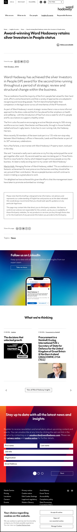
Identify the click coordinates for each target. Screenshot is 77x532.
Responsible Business (64, 15)
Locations (7, 496)
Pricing (6, 493)
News (22, 29)
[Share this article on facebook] (26, 228)
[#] (6, 2)
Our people (34, 15)
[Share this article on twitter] (20, 228)
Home (5, 29)
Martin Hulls (9, 167)
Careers (7, 499)
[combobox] (55, 2)
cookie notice (31, 438)
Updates (13, 332)
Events (6, 502)
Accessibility (32, 2)
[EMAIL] (23, 228)
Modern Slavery (28, 502)
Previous (6, 390)
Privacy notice (27, 490)
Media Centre (9, 490)
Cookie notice (27, 493)
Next (70, 390)
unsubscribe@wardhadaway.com (44, 435)
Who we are (9, 15)
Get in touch (21, 2)
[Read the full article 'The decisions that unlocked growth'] (18, 351)
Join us (12, 2)
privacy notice (13, 438)
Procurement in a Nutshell (53, 332)
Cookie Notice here (23, 525)
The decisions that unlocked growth (13, 339)
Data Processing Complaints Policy (46, 504)
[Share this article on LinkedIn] (17, 228)
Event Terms (44, 493)
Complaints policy (46, 499)
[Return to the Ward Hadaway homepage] (65, 8)
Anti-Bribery (44, 490)
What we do (21, 15)
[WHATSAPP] (29, 228)
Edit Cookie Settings (29, 496)
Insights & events (47, 15)
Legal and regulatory (29, 499)
